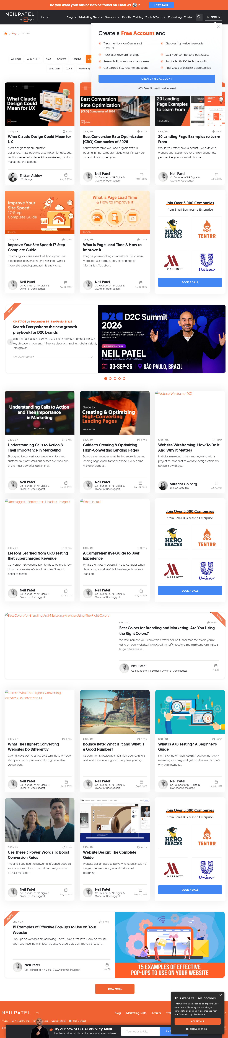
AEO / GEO (33, 59)
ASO (48, 59)
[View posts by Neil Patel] (88, 177)
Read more (199, 1014)
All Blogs (16, 59)
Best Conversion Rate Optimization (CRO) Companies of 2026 (113, 139)
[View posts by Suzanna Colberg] (163, 485)
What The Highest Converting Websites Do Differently (33, 747)
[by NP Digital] (27, 20)
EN (42, 17)
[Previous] (10, 342)
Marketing (84, 68)
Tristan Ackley (31, 175)
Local (69, 68)
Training (138, 17)
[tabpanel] (115, 339)
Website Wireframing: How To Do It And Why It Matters (188, 447)
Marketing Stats (89, 17)
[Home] (5, 33)
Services (110, 17)
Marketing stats (136, 1013)
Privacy (5, 1020)
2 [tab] (110, 378)
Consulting (175, 17)
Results (126, 17)
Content (61, 59)
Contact (189, 17)
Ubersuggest (113, 180)
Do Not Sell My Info (20, 1020)
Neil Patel (102, 174)
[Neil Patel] (20, 14)
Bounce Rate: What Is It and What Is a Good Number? (113, 747)
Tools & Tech (153, 17)
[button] (198, 1029)
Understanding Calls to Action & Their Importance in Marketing (35, 447)
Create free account (156, 78)
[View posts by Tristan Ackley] (13, 177)
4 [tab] (119, 378)
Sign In (215, 17)
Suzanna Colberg (183, 484)
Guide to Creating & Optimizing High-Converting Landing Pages (111, 447)
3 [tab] (115, 378)
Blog (70, 17)
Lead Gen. (54, 68)
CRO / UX (13, 131)
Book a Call (190, 282)
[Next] (219, 342)
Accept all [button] (197, 1021)
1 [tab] (105, 378)
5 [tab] (124, 378)
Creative (76, 59)
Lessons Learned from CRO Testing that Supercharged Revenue (38, 556)
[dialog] (197, 1013)
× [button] (220, 995)
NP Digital (117, 177)
